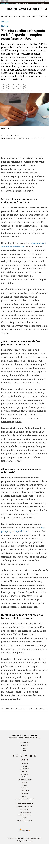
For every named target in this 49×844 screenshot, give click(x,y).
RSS (24, 751)
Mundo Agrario (24, 790)
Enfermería (35, 708)
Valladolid (5, 16)
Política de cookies (35, 838)
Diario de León (24, 809)
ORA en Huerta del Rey (17, 3)
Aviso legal (11, 838)
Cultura (24, 777)
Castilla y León (24, 774)
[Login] (46, 9)
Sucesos (24, 785)
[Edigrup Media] (24, 830)
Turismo (7, 708)
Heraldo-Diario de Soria (24, 815)
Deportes (40, 16)
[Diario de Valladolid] (24, 9)
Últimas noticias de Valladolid (24, 799)
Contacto (24, 748)
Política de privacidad (22, 838)
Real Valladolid (28, 16)
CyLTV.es (24, 818)
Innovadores (24, 793)
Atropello (35, 3)
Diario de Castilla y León (24, 807)
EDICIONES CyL (41, 1)
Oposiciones (24, 708)
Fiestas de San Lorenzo (24, 780)
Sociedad (5, 22)
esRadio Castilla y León (24, 820)
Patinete (28, 3)
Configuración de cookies (24, 841)
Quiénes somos (24, 743)
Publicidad (24, 745)
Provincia (16, 16)
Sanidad (24, 782)
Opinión (24, 796)
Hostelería (15, 708)
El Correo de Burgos (24, 812)
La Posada (24, 788)
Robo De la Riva (44, 3)
